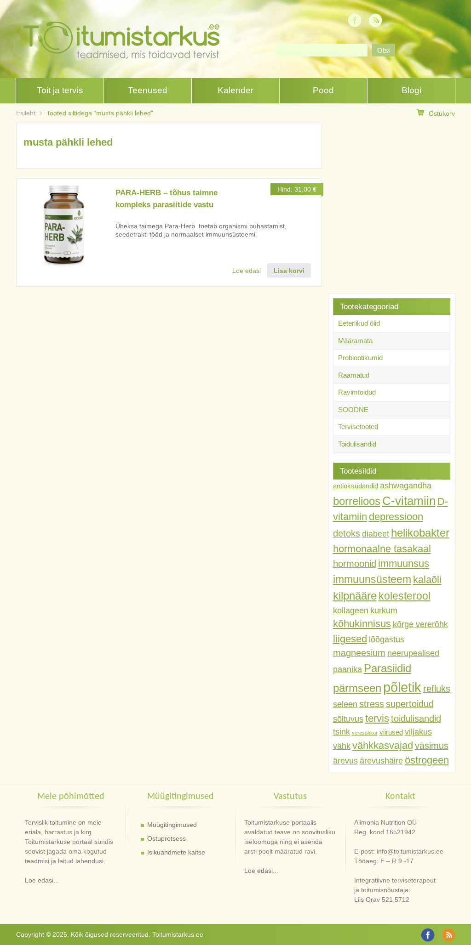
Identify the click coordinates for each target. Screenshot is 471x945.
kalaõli (427, 579)
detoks (346, 533)
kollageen (350, 610)
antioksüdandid (355, 486)
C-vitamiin (409, 500)
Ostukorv (442, 113)
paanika (347, 669)
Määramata (355, 341)
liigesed (350, 639)
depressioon (396, 516)
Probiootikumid (360, 358)
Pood (323, 90)
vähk (341, 746)
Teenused (147, 90)
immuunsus (403, 563)
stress (371, 704)
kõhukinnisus (362, 623)
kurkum (383, 610)
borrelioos (356, 501)
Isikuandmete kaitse (176, 852)
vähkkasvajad (382, 745)
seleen (345, 704)
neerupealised (413, 653)
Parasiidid (387, 668)
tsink (341, 731)
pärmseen (357, 688)
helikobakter (420, 532)
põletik (402, 687)
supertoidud (410, 704)
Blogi (411, 90)
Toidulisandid (357, 444)
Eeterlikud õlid (359, 323)
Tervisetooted (358, 426)
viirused (391, 732)
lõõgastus (386, 639)
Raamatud (353, 375)
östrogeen (427, 760)
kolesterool (405, 596)
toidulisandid (416, 718)
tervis (377, 718)
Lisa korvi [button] (289, 270)
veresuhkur (365, 733)
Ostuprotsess (166, 838)
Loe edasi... (42, 880)
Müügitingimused (172, 824)
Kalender (235, 90)
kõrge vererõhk (420, 624)
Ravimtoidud (357, 392)
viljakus (418, 731)
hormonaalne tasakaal (382, 549)
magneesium (359, 653)
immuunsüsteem (372, 579)
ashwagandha (405, 485)
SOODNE (353, 409)
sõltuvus (348, 719)
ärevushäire (381, 760)
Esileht (25, 113)
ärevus (345, 760)
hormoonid (354, 564)
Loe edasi (246, 270)
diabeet (375, 533)
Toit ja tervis (60, 90)
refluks (436, 689)
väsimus (431, 746)
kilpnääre (355, 595)
